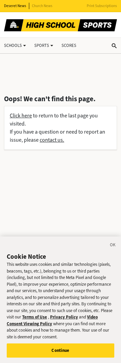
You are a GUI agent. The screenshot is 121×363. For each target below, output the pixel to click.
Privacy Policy (64, 317)
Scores (69, 45)
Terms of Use (34, 317)
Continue (60, 350)
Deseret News (15, 5)
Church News (42, 5)
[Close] (113, 246)
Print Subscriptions (102, 5)
